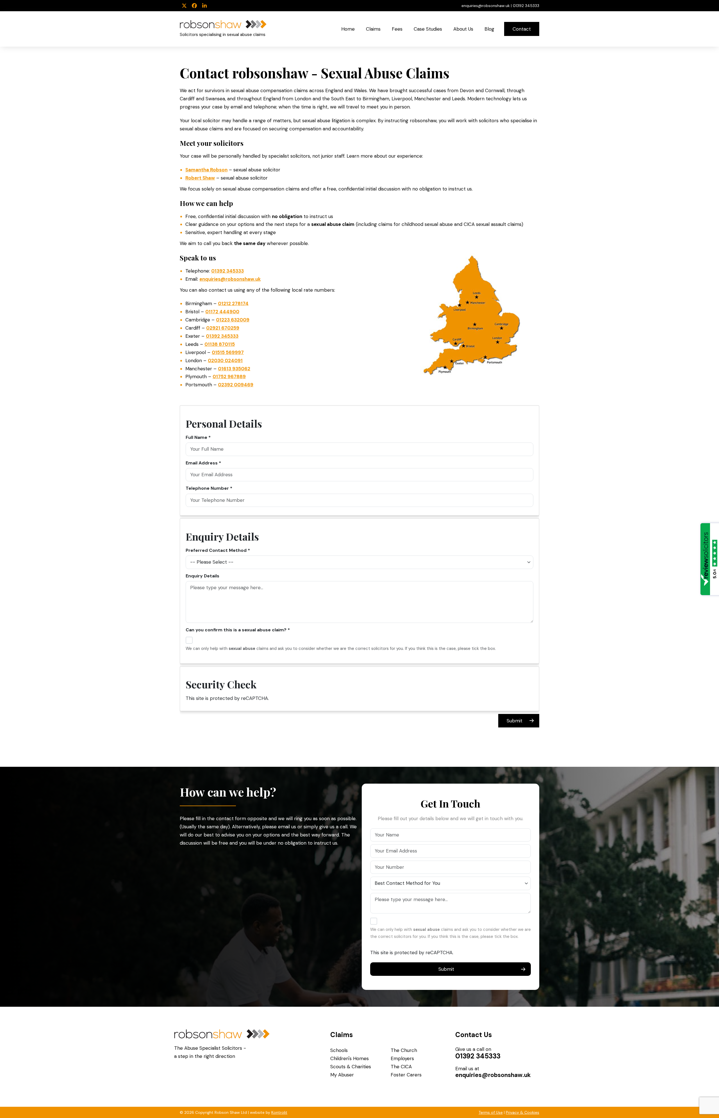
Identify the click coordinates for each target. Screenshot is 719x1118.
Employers (402, 1058)
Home (348, 29)
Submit (514, 721)
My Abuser (342, 1075)
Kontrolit (279, 1112)
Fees (397, 29)
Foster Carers (406, 1075)
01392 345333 (526, 5)
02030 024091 (225, 360)
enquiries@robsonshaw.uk (485, 5)
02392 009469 (235, 385)
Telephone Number (207, 488)
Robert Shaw (200, 178)
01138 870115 (219, 344)
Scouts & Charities (350, 1066)
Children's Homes (349, 1058)
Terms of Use (491, 1112)
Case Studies (428, 29)
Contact (522, 29)
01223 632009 (232, 320)
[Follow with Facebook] (194, 5)
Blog (489, 29)
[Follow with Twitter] (184, 5)
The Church (404, 1050)
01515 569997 (228, 352)
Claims (373, 29)
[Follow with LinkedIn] (204, 5)
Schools (339, 1050)
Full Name (196, 437)
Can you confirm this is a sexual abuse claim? (236, 630)
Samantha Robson (206, 170)
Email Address (202, 463)
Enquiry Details (202, 576)
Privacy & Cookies (522, 1112)
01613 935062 (234, 369)
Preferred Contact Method (216, 550)
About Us (463, 29)
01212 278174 (233, 303)
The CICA (401, 1066)
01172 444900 (222, 312)
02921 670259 (222, 328)
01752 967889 (229, 376)
